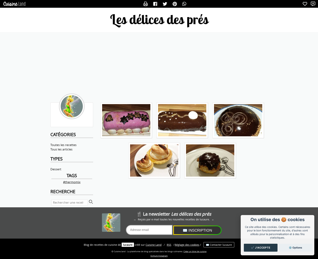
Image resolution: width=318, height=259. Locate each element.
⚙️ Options (295, 247)
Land (154, 244)
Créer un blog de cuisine (194, 251)
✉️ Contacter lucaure (219, 244)
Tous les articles (61, 149)
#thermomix (71, 182)
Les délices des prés (159, 19)
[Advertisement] (159, 62)
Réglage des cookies (187, 244)
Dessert (55, 169)
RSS (169, 244)
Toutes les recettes (63, 145)
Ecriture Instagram (159, 256)
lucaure (127, 244)
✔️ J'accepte (260, 247)
